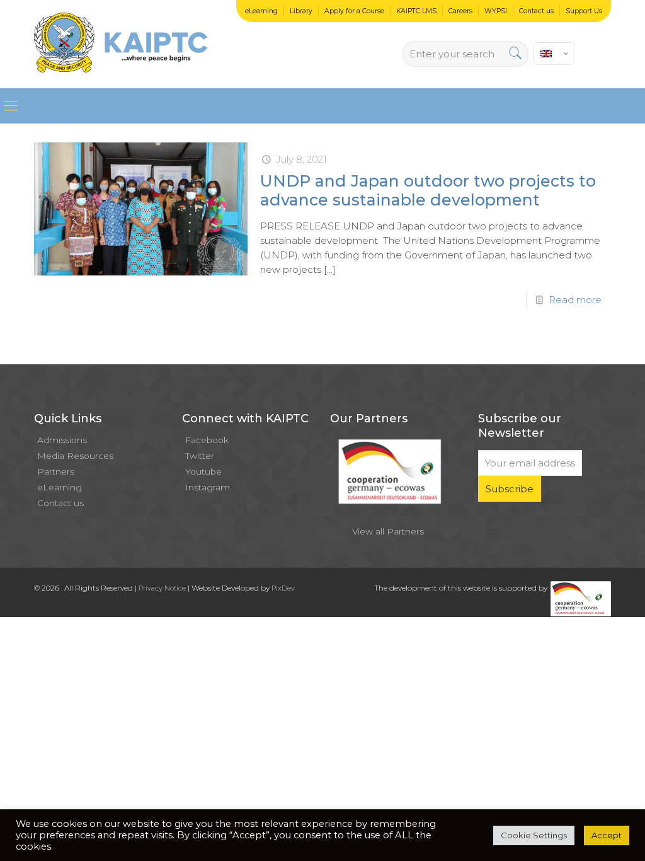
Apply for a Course (354, 11)
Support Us (584, 11)
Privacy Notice (162, 588)
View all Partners (388, 531)
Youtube (203, 471)
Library (301, 11)
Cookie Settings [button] (534, 835)
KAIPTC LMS (416, 11)
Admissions (62, 440)
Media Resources (75, 456)
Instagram (207, 487)
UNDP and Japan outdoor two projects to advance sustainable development (428, 190)
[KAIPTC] (120, 44)
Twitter (199, 456)
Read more (575, 300)
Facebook (207, 440)
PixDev (283, 588)
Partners (55, 471)
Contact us (536, 11)
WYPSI (495, 11)
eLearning (261, 11)
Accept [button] (606, 835)
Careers (460, 11)
